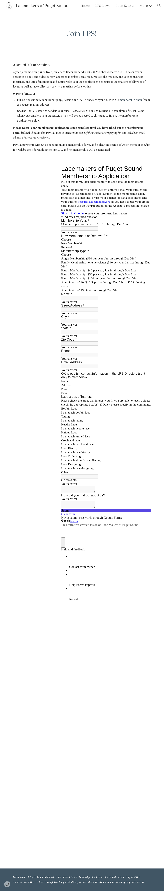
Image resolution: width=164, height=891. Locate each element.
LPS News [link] (102, 6)
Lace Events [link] (125, 6)
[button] (159, 5)
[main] (82, 33)
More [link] (143, 6)
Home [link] (85, 6)
